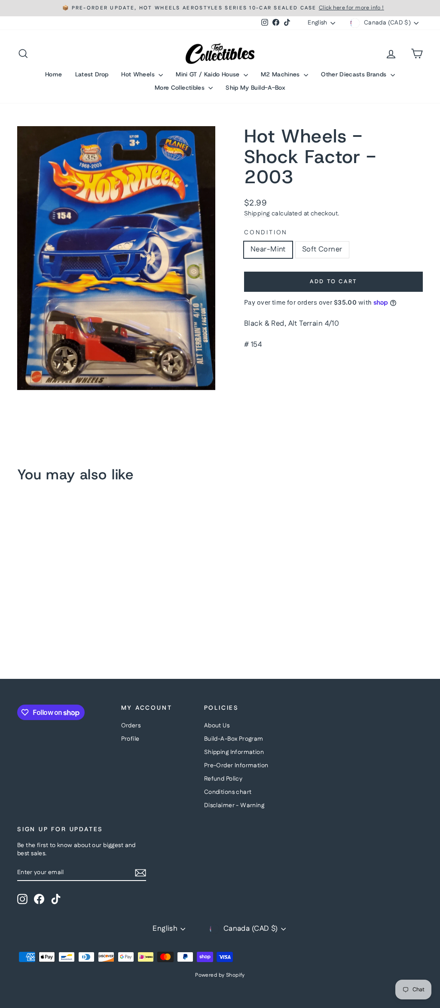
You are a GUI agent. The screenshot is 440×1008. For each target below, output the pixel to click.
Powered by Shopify (220, 975)
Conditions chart (228, 792)
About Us (216, 725)
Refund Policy (223, 779)
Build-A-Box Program (233, 739)
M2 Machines (281, 74)
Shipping (257, 213)
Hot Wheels (138, 74)
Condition (265, 233)
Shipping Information (234, 752)
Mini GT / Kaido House (208, 74)
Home (53, 74)
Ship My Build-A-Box (255, 87)
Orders (131, 725)
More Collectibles (180, 87)
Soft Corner (322, 249)
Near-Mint (268, 249)
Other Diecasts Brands (354, 74)
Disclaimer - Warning (234, 805)
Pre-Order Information (236, 765)
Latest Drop (92, 74)
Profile (130, 739)
